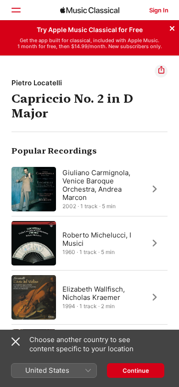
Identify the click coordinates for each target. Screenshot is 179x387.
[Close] (172, 27)
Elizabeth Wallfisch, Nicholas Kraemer (93, 292)
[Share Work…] (161, 71)
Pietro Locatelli (36, 82)
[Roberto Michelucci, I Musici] (89, 243)
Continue (136, 370)
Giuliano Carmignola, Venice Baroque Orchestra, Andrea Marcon (96, 184)
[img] (89, 10)
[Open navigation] (16, 10)
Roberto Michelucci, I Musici (96, 238)
